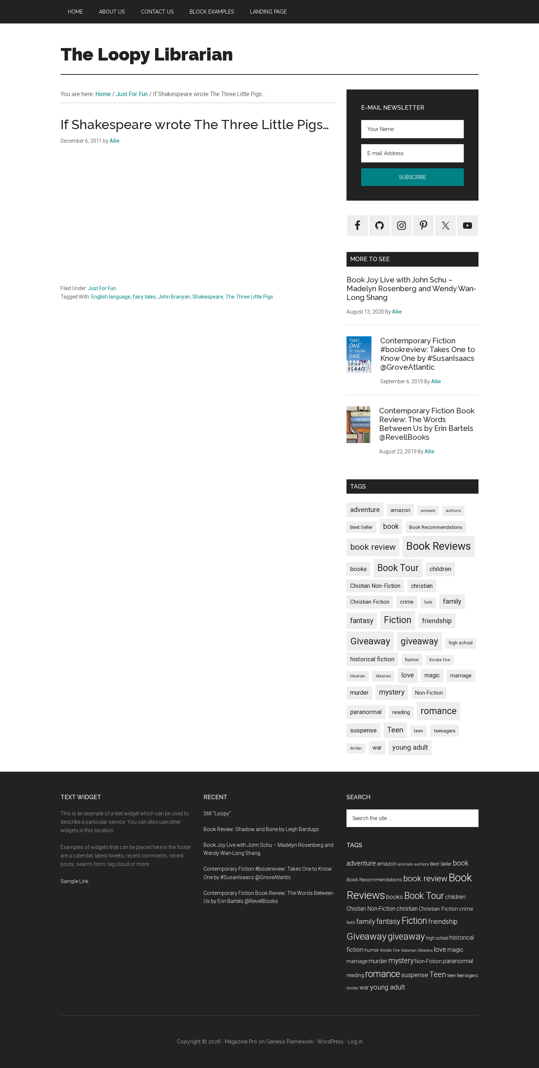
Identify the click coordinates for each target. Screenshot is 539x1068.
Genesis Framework (289, 1042)
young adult (410, 747)
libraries (383, 676)
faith (428, 602)
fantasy (361, 620)
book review (373, 547)
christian (422, 585)
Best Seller (361, 527)
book (391, 526)
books (358, 569)
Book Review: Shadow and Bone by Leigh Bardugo (261, 829)
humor (412, 659)
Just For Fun (102, 288)
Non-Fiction (429, 693)
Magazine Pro (241, 1042)
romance (438, 711)
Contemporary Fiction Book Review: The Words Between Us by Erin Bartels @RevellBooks (426, 424)
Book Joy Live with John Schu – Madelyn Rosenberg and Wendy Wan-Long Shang (411, 288)
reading (401, 712)
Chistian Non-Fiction (375, 585)
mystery (391, 692)
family (452, 601)
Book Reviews (438, 546)
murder (359, 692)
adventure (365, 509)
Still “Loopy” (217, 813)
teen (418, 731)
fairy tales (144, 297)
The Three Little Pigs (249, 297)
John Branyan (174, 297)
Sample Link (74, 881)
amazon (400, 510)
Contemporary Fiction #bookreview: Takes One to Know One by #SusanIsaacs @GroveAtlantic (427, 354)
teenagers (444, 731)
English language (111, 297)
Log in (355, 1042)
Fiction (397, 620)
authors (453, 510)
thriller (356, 748)
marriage (461, 676)
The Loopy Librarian (146, 54)
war (377, 747)
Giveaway (370, 641)
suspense (363, 730)
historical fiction (372, 659)
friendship (437, 621)
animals (428, 510)
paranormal (366, 712)
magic (432, 675)
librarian (357, 676)
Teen (395, 729)
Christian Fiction (369, 602)
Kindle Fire (439, 660)
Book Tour (398, 568)
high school (461, 642)
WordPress (330, 1042)
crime (407, 602)
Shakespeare (207, 297)
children (440, 569)
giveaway (419, 641)
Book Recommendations (435, 527)
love (408, 675)
